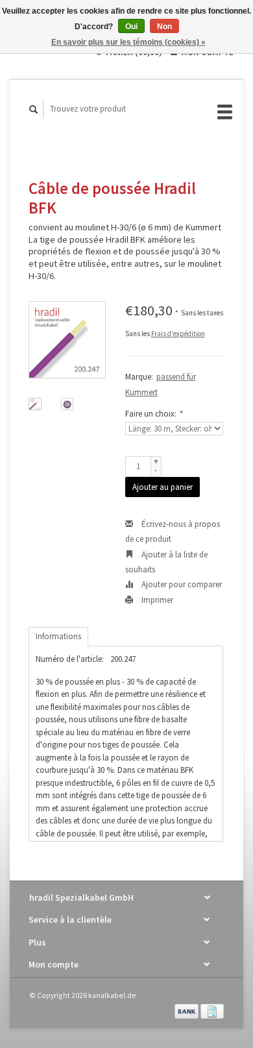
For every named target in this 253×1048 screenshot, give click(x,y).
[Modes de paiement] (187, 1010)
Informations (58, 636)
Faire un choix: (153, 413)
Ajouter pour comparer (180, 584)
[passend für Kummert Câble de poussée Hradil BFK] (67, 340)
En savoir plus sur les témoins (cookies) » (128, 42)
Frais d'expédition (178, 333)
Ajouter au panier (162, 487)
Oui (131, 26)
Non (164, 26)
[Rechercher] (33, 109)
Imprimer (156, 599)
